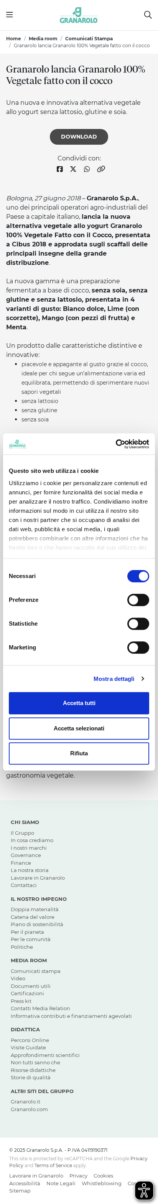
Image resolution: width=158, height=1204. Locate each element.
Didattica (25, 1029)
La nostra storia (30, 870)
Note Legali (61, 1183)
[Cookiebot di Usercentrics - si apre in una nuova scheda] (115, 444)
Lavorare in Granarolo (38, 878)
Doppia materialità (35, 909)
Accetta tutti (79, 703)
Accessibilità (24, 1183)
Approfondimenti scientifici (45, 1055)
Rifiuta (79, 753)
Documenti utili (31, 986)
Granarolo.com (29, 1109)
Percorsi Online (30, 1040)
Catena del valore (32, 917)
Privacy (78, 1176)
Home (13, 38)
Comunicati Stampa (89, 38)
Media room (43, 38)
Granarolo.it (25, 1101)
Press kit (21, 1001)
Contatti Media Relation (40, 1008)
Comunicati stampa (36, 971)
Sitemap (20, 1190)
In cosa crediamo (32, 840)
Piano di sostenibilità (37, 924)
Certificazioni (27, 993)
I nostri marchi (29, 848)
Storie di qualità (31, 1077)
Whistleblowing (102, 1183)
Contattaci (24, 885)
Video (18, 978)
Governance (26, 855)
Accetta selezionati (79, 728)
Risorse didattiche (33, 1070)
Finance (21, 863)
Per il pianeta (27, 932)
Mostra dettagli (114, 678)
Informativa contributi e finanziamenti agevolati (71, 1016)
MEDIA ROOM (29, 960)
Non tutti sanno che (35, 1062)
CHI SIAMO (25, 822)
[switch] (138, 600)
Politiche (22, 947)
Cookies (103, 1176)
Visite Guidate (28, 1047)
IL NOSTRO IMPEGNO (39, 899)
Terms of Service (53, 1165)
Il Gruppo (22, 833)
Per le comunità (31, 939)
